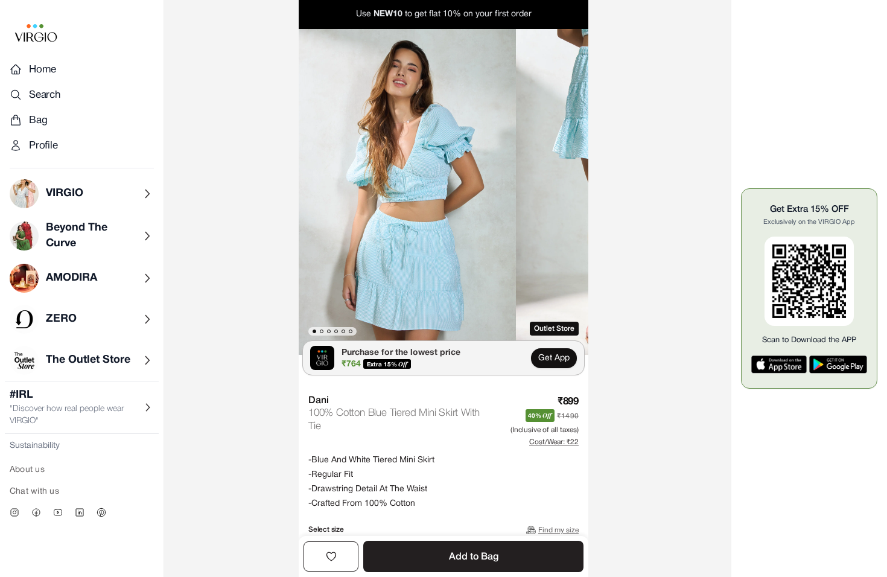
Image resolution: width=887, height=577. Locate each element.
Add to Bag (473, 557)
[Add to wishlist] (331, 556)
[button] (407, 192)
